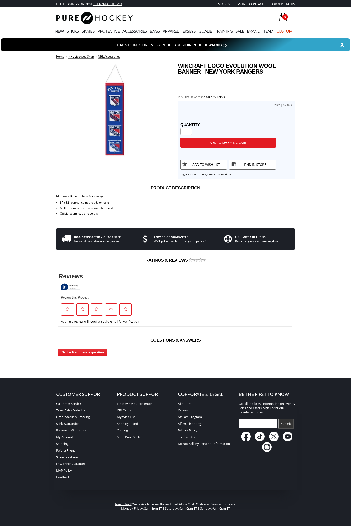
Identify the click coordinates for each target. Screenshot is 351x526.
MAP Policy (64, 470)
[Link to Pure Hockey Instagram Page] (267, 450)
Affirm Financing (189, 423)
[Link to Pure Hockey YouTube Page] (288, 440)
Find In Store (255, 164)
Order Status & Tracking (73, 417)
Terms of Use (187, 437)
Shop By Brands (128, 423)
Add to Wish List (206, 164)
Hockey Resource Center (134, 403)
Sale (239, 31)
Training (224, 31)
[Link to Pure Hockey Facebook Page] (246, 440)
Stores (224, 4)
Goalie (205, 31)
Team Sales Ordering (70, 410)
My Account (64, 437)
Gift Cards (124, 410)
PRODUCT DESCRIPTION (175, 187)
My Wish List (126, 417)
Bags (155, 31)
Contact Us (258, 4)
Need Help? (123, 504)
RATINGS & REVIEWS (167, 260)
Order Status (283, 4)
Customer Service (68, 403)
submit (286, 423)
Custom (284, 31)
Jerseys (188, 31)
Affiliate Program (190, 417)
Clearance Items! (107, 4)
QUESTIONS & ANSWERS (175, 340)
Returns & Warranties (71, 430)
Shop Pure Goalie (129, 437)
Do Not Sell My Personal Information (204, 444)
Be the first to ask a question (83, 352)
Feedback (63, 477)
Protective (108, 31)
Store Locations (67, 457)
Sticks (73, 31)
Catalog (122, 430)
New (59, 31)
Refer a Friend (66, 450)
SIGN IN (239, 4)
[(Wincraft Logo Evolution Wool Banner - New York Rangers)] (114, 110)
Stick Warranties (67, 423)
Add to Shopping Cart (228, 142)
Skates (88, 31)
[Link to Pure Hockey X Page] (274, 440)
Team (268, 31)
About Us (184, 403)
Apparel (171, 31)
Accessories (134, 31)
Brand (253, 31)
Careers (183, 410)
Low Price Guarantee (70, 464)
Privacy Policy (187, 430)
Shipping (62, 444)
